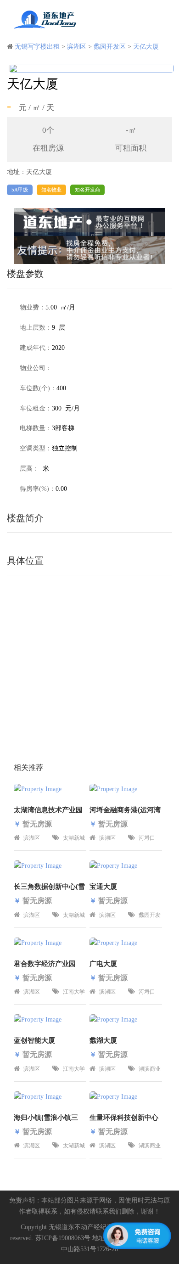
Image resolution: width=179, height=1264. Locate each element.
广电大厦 (103, 963)
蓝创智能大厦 (34, 1040)
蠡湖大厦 (103, 1040)
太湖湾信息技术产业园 (48, 810)
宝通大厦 (103, 886)
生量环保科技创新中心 (124, 1117)
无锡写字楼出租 (37, 46)
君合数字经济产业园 (45, 963)
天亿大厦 (146, 46)
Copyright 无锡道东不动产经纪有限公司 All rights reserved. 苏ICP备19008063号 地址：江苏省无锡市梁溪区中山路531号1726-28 (89, 1238)
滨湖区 (76, 46)
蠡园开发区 (110, 46)
